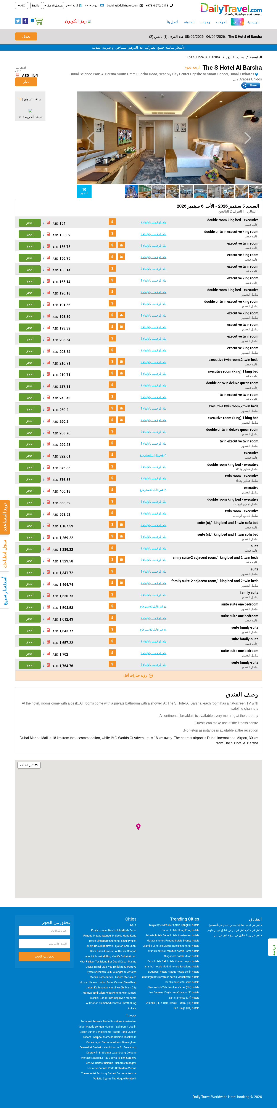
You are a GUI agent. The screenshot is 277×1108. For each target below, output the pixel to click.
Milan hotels (192, 956)
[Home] (231, 9)
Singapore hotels (174, 956)
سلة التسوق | (31, 99)
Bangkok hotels (190, 925)
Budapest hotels (157, 971)
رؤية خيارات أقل (135, 675)
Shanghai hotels (189, 945)
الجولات (221, 21)
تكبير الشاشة (27, 765)
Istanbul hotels (153, 966)
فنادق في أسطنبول (218, 925)
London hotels (169, 930)
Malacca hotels (156, 940)
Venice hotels (169, 976)
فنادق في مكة (254, 930)
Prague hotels (176, 971)
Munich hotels (156, 951)
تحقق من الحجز (44, 956)
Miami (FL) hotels (152, 945)
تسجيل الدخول (54, 5)
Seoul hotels (170, 935)
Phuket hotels (172, 925)
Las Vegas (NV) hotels (186, 987)
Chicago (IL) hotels (188, 992)
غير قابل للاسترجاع (151, 455)
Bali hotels (168, 961)
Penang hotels (173, 940)
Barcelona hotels (189, 966)
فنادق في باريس (237, 930)
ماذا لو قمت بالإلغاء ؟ (153, 222)
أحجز (29, 222)
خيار (26, 81)
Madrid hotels (171, 966)
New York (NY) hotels (160, 987)
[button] (66, 21)
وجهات (205, 21)
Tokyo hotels (156, 925)
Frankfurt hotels (174, 951)
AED (22, 5)
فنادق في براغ (237, 935)
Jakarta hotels (153, 935)
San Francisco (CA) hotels (184, 997)
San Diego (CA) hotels (186, 1008)
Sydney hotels (191, 940)
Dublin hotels (173, 982)
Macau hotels (171, 945)
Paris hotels (154, 961)
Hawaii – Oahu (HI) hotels (184, 1002)
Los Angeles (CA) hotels (163, 992)
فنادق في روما (254, 935)
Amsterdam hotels (188, 935)
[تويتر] (19, 21)
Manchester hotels (188, 976)
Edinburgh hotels (151, 976)
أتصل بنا (172, 21)
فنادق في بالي (221, 935)
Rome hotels (192, 951)
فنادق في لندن (253, 925)
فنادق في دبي (237, 925)
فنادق (236, 21)
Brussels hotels (190, 982)
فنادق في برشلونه (217, 930)
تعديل (26, 36)
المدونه (189, 21)
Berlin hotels (192, 971)
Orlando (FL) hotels (157, 1002)
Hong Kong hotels (188, 930)
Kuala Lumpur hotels (187, 961)
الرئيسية (253, 21)
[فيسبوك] (26, 21)
